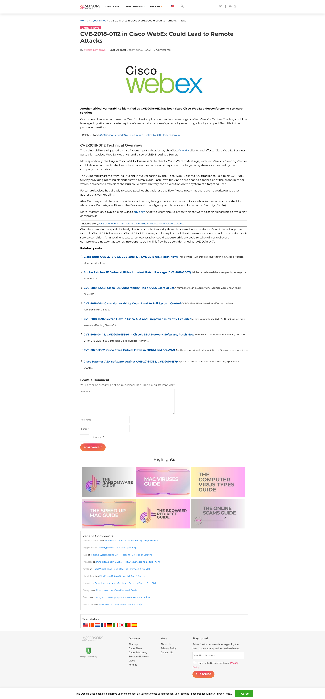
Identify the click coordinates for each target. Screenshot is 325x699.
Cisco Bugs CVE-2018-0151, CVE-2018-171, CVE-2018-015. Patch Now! (131, 256)
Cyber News (112, 6)
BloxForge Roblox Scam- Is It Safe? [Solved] (122, 576)
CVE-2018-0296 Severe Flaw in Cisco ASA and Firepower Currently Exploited (138, 319)
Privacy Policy (223, 693)
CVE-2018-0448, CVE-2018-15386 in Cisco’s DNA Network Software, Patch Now (139, 334)
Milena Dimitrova (95, 49)
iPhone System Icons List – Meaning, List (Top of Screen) (121, 554)
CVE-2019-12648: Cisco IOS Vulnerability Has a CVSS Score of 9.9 (129, 288)
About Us (166, 644)
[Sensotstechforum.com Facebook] (225, 6)
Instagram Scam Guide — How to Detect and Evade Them (128, 561)
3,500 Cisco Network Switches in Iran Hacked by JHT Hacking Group (139, 135)
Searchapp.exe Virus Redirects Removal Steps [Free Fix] (125, 583)
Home (84, 20)
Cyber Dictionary (138, 652)
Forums (133, 664)
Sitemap (133, 644)
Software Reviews (139, 656)
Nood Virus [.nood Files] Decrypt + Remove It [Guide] (121, 569)
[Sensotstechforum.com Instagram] (235, 6)
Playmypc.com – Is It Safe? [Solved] (117, 547)
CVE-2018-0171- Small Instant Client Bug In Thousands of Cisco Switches (141, 223)
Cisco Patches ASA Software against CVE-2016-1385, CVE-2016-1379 (131, 361)
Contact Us (167, 652)
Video (132, 660)
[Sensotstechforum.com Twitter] (220, 6)
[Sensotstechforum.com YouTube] (230, 6)
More (164, 638)
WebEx (184, 150)
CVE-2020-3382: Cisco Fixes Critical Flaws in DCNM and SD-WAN (129, 350)
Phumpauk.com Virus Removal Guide (116, 590)
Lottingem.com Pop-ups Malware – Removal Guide (121, 597)
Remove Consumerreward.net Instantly (120, 604)
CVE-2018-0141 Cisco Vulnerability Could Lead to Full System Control (132, 303)
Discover (134, 638)
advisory (139, 211)
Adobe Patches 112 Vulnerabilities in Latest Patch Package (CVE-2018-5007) (137, 272)
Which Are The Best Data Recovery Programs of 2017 (133, 540)
